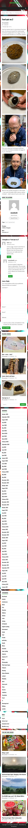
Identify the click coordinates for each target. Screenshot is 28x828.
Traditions (4, 692)
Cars (3, 607)
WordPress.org (5, 726)
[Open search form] (25, 8)
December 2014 (5, 480)
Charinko (4, 610)
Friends (3, 637)
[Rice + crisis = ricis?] (14, 345)
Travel (3, 698)
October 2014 (5, 485)
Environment (5, 629)
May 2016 (4, 474)
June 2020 (4, 463)
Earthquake (4, 624)
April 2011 (4, 579)
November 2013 (5, 505)
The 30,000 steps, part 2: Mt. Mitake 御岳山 (13, 796)
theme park (4, 684)
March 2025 (4, 433)
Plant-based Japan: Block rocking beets (12, 818)
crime (3, 618)
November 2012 (5, 535)
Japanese (4, 654)
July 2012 (4, 543)
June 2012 (4, 546)
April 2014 (4, 494)
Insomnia (4, 648)
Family (3, 632)
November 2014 (5, 483)
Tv (2, 700)
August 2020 (5, 461)
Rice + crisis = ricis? (7, 354)
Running (4, 670)
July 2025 (4, 422)
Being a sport (5, 753)
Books (3, 604)
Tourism (4, 689)
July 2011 (4, 573)
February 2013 (5, 527)
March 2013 (4, 524)
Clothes (3, 615)
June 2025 (4, 425)
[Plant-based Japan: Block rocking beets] (14, 808)
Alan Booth (4, 596)
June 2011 (4, 576)
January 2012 (5, 559)
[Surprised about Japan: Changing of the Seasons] (14, 765)
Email (4, 312)
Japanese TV (4, 657)
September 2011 (5, 568)
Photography (5, 662)
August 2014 (5, 488)
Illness (3, 646)
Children (4, 613)
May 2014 (4, 491)
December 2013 (5, 502)
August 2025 (5, 420)
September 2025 (5, 417)
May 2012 (4, 548)
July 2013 (4, 513)
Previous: (6, 227)
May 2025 (4, 428)
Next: (5, 231)
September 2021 (5, 444)
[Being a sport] (14, 743)
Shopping (4, 678)
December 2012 (5, 532)
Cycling (3, 621)
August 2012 (5, 540)
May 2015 (4, 477)
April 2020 (4, 469)
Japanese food (11, 222)
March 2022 (4, 439)
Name (4, 307)
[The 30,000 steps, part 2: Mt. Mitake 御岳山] (14, 786)
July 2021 (4, 447)
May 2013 (4, 518)
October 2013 (5, 507)
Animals (4, 599)
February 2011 (5, 584)
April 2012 (4, 551)
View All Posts (14, 218)
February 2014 (5, 499)
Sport (3, 681)
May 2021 (4, 452)
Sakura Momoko (5, 673)
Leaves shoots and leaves (8, 376)
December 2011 (5, 562)
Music (3, 659)
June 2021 (4, 450)
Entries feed (4, 721)
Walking (3, 706)
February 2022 (5, 441)
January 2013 (5, 529)
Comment (5, 287)
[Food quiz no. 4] (14, 388)
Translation (4, 695)
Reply (9, 257)
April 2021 (4, 455)
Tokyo (3, 687)
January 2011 (5, 587)
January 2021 (5, 458)
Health (3, 643)
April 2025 (4, 431)
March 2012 (4, 554)
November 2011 (5, 565)
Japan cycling (5, 651)
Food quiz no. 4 (6, 398)
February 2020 (5, 472)
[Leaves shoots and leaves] (14, 366)
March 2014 (4, 496)
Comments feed (5, 724)
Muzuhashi (14, 2)
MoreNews (22, 824)
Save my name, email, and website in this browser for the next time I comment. (13, 323)
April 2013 (4, 521)
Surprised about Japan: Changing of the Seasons (14, 774)
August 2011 (4, 570)
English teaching (5, 626)
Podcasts (4, 668)
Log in (3, 718)
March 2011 (4, 581)
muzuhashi (5, 23)
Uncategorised (5, 703)
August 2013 (5, 510)
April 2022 (4, 436)
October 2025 (5, 414)
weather (4, 709)
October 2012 (5, 537)
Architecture (5, 602)
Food (7, 222)
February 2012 (5, 557)
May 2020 (4, 466)
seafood (4, 676)
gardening (4, 640)
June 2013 (4, 516)
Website (4, 317)
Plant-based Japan (6, 665)
